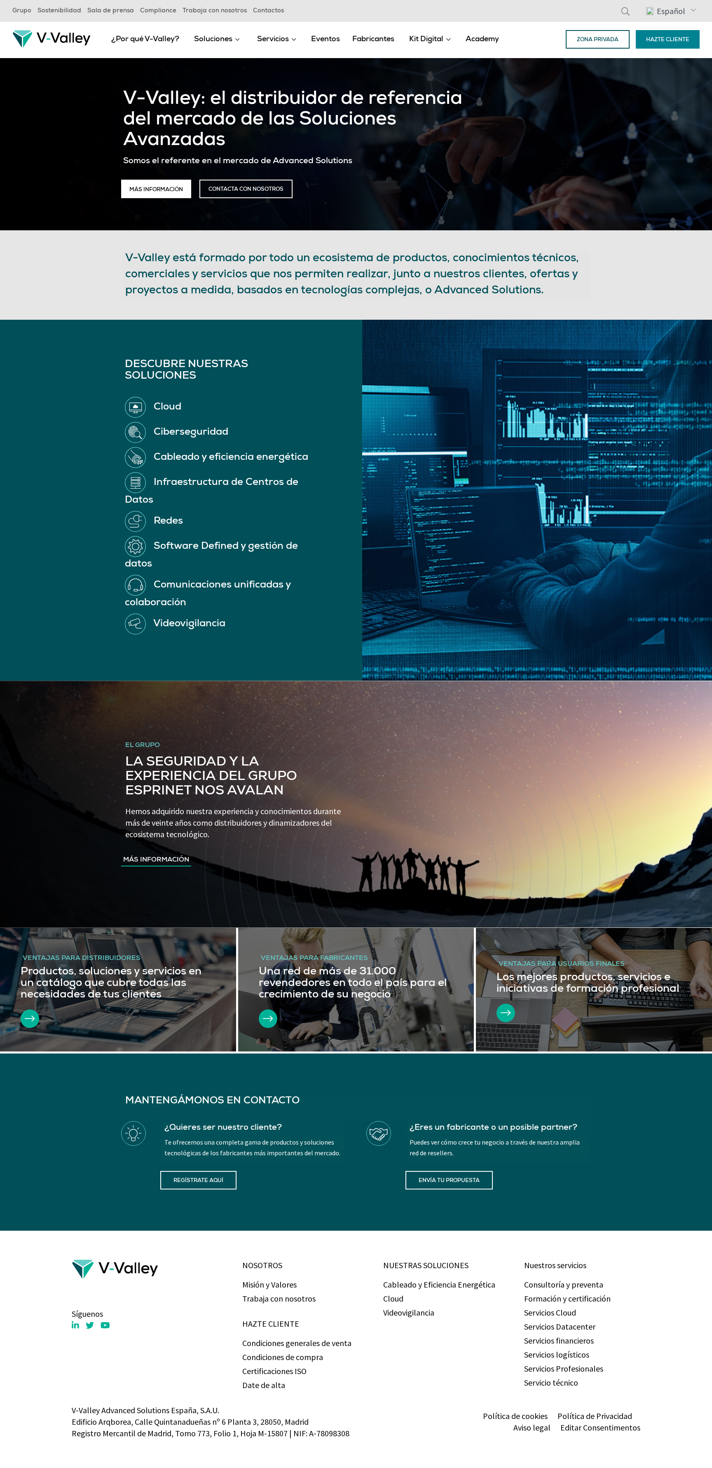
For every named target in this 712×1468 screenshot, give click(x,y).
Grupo (21, 11)
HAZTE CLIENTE (667, 40)
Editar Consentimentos (600, 1427)
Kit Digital (426, 39)
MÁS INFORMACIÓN (156, 190)
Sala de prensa (110, 11)
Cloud (393, 1298)
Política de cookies (515, 1416)
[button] (671, 10)
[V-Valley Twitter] (90, 1325)
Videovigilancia (408, 1312)
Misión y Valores (269, 1284)
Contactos (268, 11)
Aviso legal (531, 1427)
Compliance (158, 11)
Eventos (325, 39)
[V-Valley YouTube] (105, 1325)
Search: (625, 11)
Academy (482, 39)
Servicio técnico (551, 1382)
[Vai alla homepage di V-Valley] (51, 38)
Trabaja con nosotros (215, 11)
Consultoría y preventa (563, 1284)
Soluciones (213, 39)
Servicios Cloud (550, 1312)
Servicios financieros (559, 1340)
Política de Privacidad (594, 1416)
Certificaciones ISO (274, 1371)
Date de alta (263, 1385)
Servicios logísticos (556, 1354)
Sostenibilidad (59, 11)
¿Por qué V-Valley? (145, 39)
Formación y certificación (567, 1298)
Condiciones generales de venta (296, 1343)
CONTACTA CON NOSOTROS (245, 189)
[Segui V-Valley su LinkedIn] (75, 1325)
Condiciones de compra (282, 1357)
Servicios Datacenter (559, 1326)
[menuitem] (145, 39)
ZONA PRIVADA (597, 40)
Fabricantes (373, 39)
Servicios (273, 39)
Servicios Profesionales (563, 1368)
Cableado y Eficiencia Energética (439, 1284)
